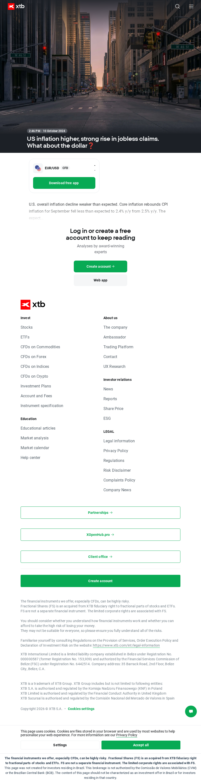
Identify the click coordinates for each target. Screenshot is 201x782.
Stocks (27, 327)
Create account (100, 580)
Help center (30, 457)
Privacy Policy (115, 450)
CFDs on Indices (35, 366)
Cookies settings (81, 708)
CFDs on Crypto (34, 376)
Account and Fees (36, 395)
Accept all (141, 745)
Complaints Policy (119, 479)
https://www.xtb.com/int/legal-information (126, 645)
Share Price (113, 408)
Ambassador (114, 336)
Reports (110, 398)
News (108, 388)
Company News (117, 489)
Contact (110, 356)
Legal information (119, 440)
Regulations (114, 460)
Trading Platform (118, 346)
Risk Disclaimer (117, 470)
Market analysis (35, 437)
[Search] (177, 6)
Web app (100, 280)
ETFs (25, 336)
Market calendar (35, 447)
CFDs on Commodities (40, 346)
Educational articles (38, 428)
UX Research (114, 366)
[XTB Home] (14, 6)
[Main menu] (191, 6)
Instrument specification (42, 405)
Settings (60, 745)
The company (115, 327)
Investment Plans (36, 385)
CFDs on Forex (33, 356)
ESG (107, 418)
